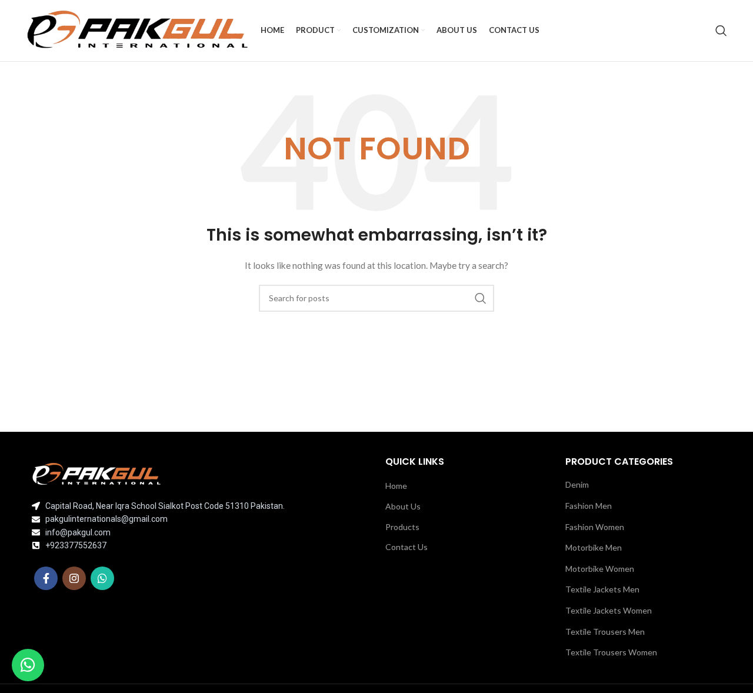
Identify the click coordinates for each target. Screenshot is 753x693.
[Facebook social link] (46, 578)
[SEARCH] (480, 298)
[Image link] (96, 473)
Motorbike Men (593, 547)
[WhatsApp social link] (102, 578)
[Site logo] (137, 30)
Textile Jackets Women (608, 610)
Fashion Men (588, 506)
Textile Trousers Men (605, 632)
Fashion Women (594, 527)
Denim (577, 484)
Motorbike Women (599, 569)
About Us (403, 506)
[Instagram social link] (74, 578)
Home (396, 486)
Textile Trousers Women (611, 652)
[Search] (721, 30)
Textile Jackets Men (602, 589)
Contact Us (406, 547)
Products (402, 527)
